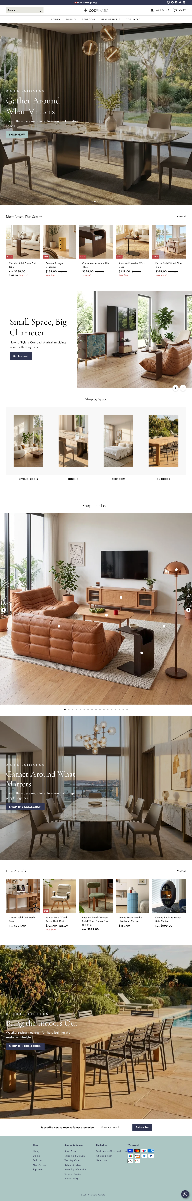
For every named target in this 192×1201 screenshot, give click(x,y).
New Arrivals (111, 19)
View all (181, 216)
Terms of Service (72, 1174)
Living (55, 19)
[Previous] (175, 388)
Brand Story (70, 1151)
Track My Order (72, 1160)
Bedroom (88, 19)
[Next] (183, 388)
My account (102, 1160)
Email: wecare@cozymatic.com (111, 1151)
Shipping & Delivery (74, 1155)
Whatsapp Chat (104, 1155)
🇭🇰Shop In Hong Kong (85, 2)
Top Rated (133, 19)
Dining (71, 19)
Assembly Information (75, 1169)
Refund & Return (72, 1165)
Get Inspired (136, 356)
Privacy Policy (71, 1178)
